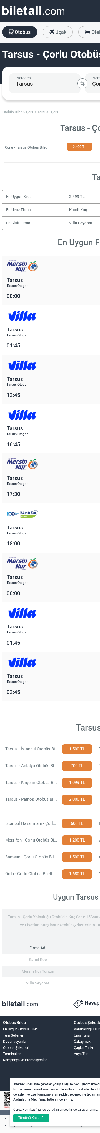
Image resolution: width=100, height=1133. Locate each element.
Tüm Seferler (13, 1035)
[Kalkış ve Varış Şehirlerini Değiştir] (83, 83)
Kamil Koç (78, 210)
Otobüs (22, 32)
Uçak (60, 32)
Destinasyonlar (15, 1041)
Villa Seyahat (80, 223)
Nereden (23, 78)
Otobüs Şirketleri (16, 1047)
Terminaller (12, 1054)
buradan (53, 1109)
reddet (64, 1094)
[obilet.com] (33, 15)
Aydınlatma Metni (26, 1099)
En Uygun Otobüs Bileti (20, 1029)
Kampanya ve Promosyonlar (25, 1060)
